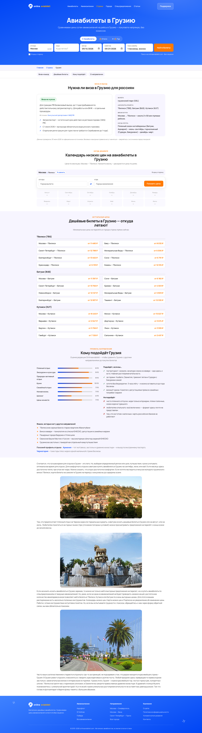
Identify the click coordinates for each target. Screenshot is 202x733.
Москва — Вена (116, 712)
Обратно (108, 46)
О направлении (96, 74)
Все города (114, 719)
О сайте (146, 708)
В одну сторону (37, 54)
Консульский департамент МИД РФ (61, 115)
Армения (67, 447)
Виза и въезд (44, 74)
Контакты (147, 719)
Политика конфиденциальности (156, 712)
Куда (58, 46)
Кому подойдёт (79, 74)
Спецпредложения (123, 6)
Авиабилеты (72, 6)
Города (109, 6)
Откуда (33, 46)
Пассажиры (132, 46)
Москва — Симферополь (119, 708)
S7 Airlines (81, 712)
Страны (99, 6)
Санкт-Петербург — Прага (120, 716)
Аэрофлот (81, 708)
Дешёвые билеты (61, 74)
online (42, 6)
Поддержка (165, 6)
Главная (40, 68)
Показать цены (154, 183)
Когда (84, 46)
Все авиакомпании (84, 719)
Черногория (42, 451)
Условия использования (152, 716)
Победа (80, 716)
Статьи (137, 6)
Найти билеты (163, 47)
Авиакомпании (87, 6)
